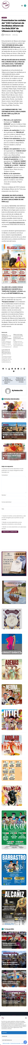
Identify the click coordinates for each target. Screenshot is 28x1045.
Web (3, 509)
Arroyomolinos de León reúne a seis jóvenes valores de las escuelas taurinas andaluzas (13, 456)
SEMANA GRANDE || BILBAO (9, 933)
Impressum (23, 1043)
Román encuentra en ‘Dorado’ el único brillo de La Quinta (11, 945)
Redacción (18, 390)
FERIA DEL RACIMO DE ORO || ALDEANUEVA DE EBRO (14, 991)
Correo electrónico (7, 502)
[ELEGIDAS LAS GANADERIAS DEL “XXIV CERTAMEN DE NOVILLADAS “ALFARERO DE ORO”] (7, 341)
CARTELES (4, 17)
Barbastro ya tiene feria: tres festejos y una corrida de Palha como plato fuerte (13, 435)
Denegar (4, 1036)
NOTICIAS (6, 972)
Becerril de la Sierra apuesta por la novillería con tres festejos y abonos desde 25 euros (14, 414)
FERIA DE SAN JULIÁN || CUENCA (10, 953)
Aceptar (4, 1032)
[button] (26, 1018)
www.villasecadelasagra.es (17, 222)
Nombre (4, 495)
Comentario (5, 475)
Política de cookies (6, 1043)
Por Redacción (7, 34)
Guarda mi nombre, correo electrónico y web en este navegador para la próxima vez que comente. (14, 517)
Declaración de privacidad (15, 1043)
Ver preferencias (7, 1040)
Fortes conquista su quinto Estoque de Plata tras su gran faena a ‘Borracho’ (11, 983)
